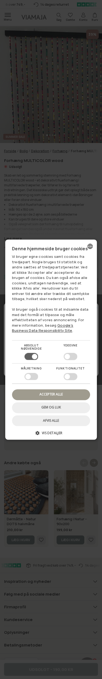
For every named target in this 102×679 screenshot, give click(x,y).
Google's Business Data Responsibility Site (42, 328)
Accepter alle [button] (51, 394)
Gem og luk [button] (51, 407)
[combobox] (90, 246)
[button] (51, 435)
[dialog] (51, 339)
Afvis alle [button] (51, 420)
